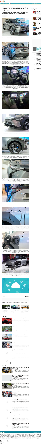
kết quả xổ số (17, 435)
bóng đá (14, 435)
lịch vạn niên (23, 438)
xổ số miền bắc (16, 436)
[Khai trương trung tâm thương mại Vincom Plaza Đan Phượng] (7, 360)
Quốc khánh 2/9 (23, 437)
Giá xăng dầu (29, 438)
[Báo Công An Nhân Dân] (37, 66)
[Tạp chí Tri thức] (12, 393)
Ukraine (23, 435)
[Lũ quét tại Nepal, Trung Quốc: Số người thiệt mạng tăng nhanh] (34, 59)
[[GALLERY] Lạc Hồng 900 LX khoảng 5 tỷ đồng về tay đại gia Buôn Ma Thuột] (7, 370)
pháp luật (20, 435)
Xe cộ (3, 6)
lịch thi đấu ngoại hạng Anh (28, 437)
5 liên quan (16, 393)
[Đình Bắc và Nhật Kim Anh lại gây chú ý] (34, 29)
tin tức (35, 435)
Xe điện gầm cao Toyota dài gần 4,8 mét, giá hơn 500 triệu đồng (25, 311)
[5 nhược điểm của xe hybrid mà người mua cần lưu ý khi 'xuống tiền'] (7, 345)
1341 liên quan (16, 377)
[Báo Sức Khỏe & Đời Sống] (37, 56)
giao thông (37, 434)
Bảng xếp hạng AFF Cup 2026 (35, 437)
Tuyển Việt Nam (2, 435)
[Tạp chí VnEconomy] (12, 312)
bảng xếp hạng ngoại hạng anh (7, 434)
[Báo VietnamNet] (13, 425)
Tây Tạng (11, 434)
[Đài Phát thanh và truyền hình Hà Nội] (37, 61)
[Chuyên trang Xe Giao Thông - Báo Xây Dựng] (2, 312)
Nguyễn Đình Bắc (12, 436)
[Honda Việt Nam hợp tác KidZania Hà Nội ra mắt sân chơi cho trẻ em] (7, 394)
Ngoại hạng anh (13, 438)
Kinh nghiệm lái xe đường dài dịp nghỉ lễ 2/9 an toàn (20, 407)
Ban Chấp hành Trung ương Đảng (9, 437)
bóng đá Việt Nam (32, 435)
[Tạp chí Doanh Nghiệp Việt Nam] (21, 313)
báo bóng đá (5, 436)
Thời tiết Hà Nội (33, 436)
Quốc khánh (1, 434)
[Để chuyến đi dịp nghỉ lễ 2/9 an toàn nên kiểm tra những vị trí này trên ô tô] (7, 418)
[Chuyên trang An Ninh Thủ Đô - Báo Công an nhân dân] (36, 51)
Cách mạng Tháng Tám (24, 436)
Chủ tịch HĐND (3, 438)
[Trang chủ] (2, 1)
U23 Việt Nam (32, 434)
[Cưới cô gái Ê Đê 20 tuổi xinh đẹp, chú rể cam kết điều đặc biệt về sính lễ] (34, 33)
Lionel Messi (23, 434)
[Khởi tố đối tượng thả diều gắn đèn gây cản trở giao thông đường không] (34, 64)
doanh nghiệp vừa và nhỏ (27, 434)
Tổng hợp (7, 441)
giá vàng (5, 435)
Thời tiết (12, 435)
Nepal (1, 438)
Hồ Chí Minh (7, 438)
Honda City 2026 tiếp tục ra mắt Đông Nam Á (19, 318)
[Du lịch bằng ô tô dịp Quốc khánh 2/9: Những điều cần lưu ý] (7, 329)
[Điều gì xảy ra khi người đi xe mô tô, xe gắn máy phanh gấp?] (7, 386)
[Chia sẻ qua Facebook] (2, 296)
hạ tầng (27, 436)
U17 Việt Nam (8, 436)
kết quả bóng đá (19, 434)
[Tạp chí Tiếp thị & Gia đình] (12, 417)
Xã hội (40, 434)
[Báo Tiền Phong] (13, 408)
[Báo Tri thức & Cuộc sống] (13, 369)
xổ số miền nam (8, 435)
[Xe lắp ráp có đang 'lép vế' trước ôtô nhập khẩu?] (7, 337)
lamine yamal (16, 438)
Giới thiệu (1, 441)
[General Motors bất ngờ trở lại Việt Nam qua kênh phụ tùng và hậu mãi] (7, 352)
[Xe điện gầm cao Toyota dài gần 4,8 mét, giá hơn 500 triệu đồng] (25, 307)
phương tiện (19, 436)
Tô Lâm (13, 434)
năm (0, 437)
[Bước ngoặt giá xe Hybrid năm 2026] (15, 307)
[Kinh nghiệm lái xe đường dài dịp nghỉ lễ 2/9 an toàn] (7, 410)
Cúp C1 (35, 434)
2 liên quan (17, 408)
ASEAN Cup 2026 (3, 437)
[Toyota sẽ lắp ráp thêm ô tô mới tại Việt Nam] (6, 307)
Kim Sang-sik (26, 438)
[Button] (4, 296)
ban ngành (30, 436)
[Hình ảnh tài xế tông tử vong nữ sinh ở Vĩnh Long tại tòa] (34, 69)
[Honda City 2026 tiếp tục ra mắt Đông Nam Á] (7, 321)
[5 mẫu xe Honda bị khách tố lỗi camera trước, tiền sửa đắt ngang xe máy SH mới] (7, 426)
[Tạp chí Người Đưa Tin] (13, 377)
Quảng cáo (1, 443)
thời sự (10, 438)
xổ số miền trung (15, 437)
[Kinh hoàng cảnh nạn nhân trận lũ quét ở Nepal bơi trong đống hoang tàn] (34, 54)
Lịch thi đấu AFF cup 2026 (27, 435)
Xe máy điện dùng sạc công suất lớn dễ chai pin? (19, 399)
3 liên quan (16, 385)
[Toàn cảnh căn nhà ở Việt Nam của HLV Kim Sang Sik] (34, 24)
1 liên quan (17, 369)
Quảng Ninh (1, 436)
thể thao (20, 438)
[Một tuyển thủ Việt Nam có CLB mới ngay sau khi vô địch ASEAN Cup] (34, 18)
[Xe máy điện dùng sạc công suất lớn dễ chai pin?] (7, 402)
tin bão (16, 434)
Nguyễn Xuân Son (19, 437)
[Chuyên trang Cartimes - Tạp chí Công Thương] (12, 385)
